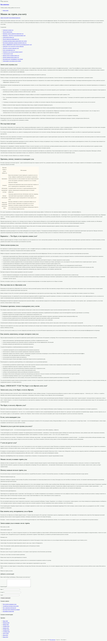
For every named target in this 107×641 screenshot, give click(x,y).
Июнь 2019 (5, 637)
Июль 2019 (5, 635)
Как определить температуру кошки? (11, 609)
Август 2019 (6, 633)
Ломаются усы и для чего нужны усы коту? (13, 51)
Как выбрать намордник (8, 611)
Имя (1, 589)
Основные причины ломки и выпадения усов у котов (15, 41)
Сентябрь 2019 (6, 631)
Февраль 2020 (6, 622)
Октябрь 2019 (6, 629)
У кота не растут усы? (8, 53)
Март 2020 (5, 621)
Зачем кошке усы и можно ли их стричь (12, 61)
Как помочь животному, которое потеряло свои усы (14, 42)
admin (1, 17)
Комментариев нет (16, 17)
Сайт (1, 595)
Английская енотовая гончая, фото (11, 606)
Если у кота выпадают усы (9, 50)
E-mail (2, 592)
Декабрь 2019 (6, 626)
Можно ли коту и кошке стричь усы (11, 55)
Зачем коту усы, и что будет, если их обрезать (13, 46)
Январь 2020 (6, 624)
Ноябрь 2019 (6, 628)
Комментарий (3, 586)
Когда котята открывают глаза (9, 604)
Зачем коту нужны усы (8, 30)
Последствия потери (7, 31)
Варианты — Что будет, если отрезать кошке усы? (14, 35)
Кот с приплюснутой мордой (9, 607)
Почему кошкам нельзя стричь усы (11, 57)
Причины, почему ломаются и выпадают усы (13, 33)
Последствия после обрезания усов (11, 39)
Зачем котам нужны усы (8, 37)
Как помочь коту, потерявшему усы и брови (13, 59)
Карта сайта (5, 10)
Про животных (4, 4)
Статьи (10, 17)
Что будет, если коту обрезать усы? (11, 48)
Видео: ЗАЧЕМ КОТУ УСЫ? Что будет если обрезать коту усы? (17, 44)
